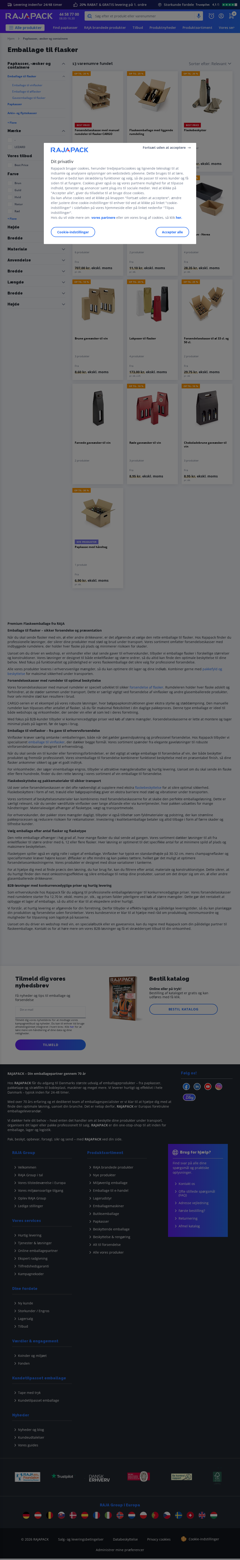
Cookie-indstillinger (73, 232)
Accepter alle (172, 232)
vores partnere (103, 217)
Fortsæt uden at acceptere (164, 147)
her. (179, 217)
